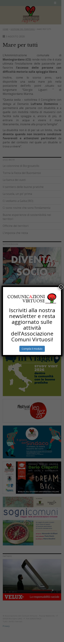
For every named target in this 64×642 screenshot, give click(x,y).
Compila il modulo (32, 348)
